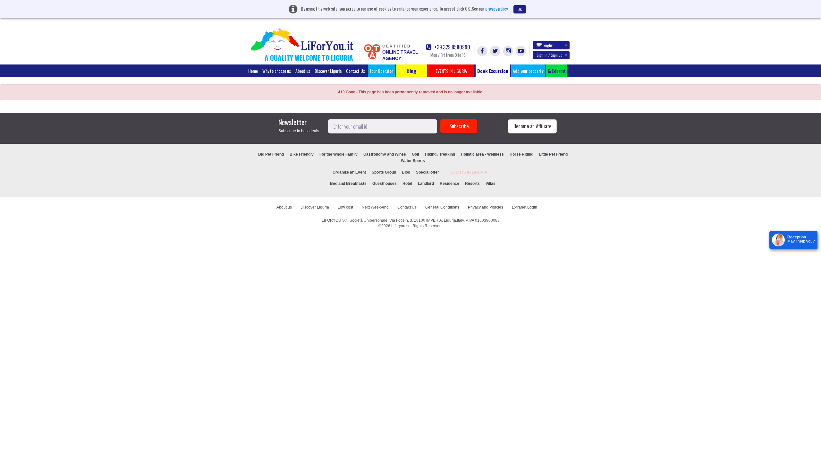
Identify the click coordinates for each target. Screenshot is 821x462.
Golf (415, 154)
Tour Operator (381, 70)
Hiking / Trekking (440, 154)
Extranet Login (524, 207)
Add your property (528, 70)
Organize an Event (349, 172)
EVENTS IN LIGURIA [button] (451, 70)
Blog (406, 172)
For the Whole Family (338, 154)
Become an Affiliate (532, 126)
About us (302, 70)
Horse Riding (521, 154)
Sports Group (384, 172)
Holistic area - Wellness (482, 154)
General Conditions (442, 207)
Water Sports (413, 160)
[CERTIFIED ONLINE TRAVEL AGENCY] (372, 51)
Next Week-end (375, 207)
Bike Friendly (302, 154)
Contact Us (355, 70)
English (549, 45)
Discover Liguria (328, 70)
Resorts (472, 183)
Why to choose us (276, 70)
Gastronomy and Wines (384, 154)
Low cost (345, 207)
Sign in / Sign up (550, 55)
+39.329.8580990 (451, 47)
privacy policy (496, 8)
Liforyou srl (400, 226)
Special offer (427, 172)
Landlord (426, 183)
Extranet (558, 70)
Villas (490, 183)
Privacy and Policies (485, 207)
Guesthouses (384, 183)
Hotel (407, 183)
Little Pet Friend (553, 154)
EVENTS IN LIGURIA (469, 172)
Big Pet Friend (271, 154)
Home (253, 70)
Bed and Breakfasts (348, 183)
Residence (449, 183)
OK (520, 9)
